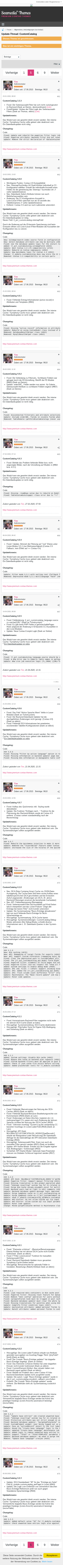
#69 (58, 798)
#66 (58, 536)
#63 (58, 291)
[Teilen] (58, 90)
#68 (58, 704)
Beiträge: (39, 89)
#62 (58, 175)
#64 (58, 370)
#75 (58, 1474)
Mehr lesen (47, 1561)
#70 (58, 883)
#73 (58, 1241)
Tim (16, 82)
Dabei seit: (18, 89)
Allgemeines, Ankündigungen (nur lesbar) (28, 30)
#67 (58, 612)
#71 (58, 1012)
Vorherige (11, 72)
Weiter (55, 72)
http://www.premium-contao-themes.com (20, 149)
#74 (58, 1344)
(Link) (49, 107)
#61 (58, 96)
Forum (9, 30)
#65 (58, 454)
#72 (58, 1101)
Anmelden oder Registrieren (48, 2)
